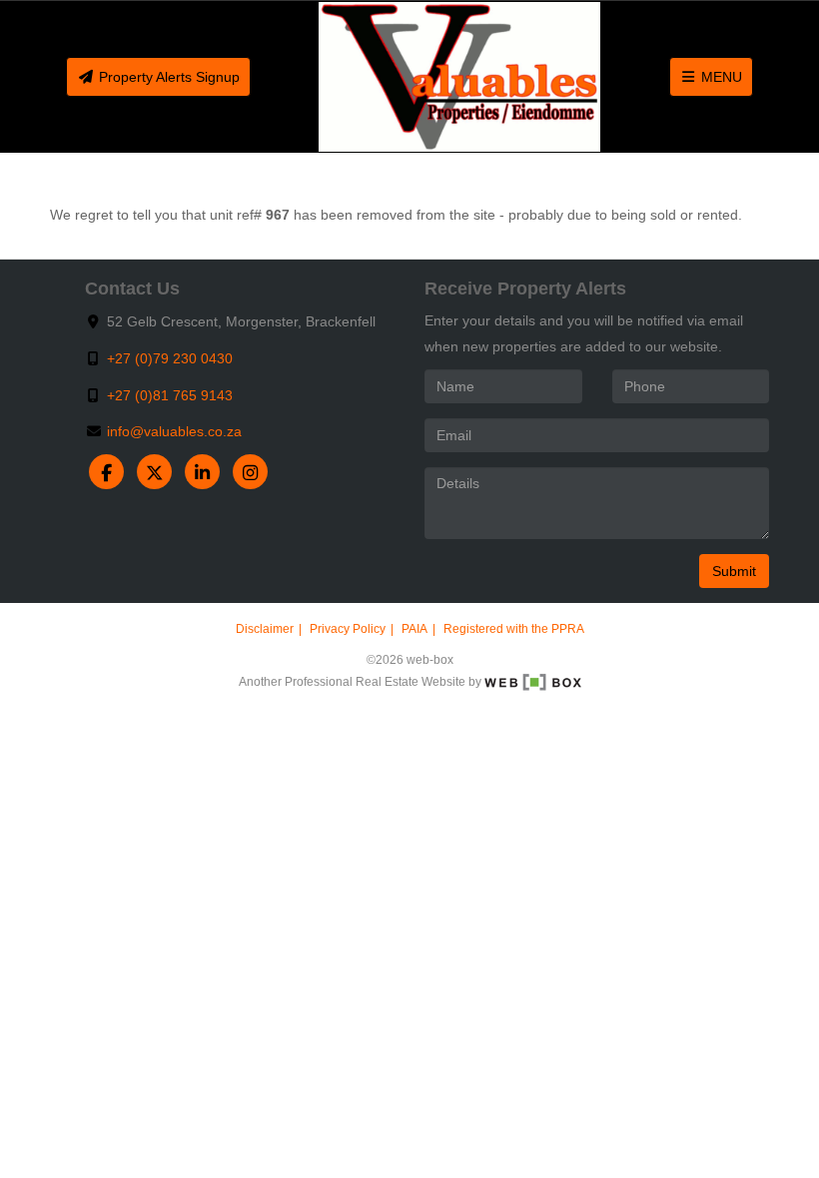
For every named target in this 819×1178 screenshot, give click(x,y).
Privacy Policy (348, 629)
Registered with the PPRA (513, 629)
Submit (734, 571)
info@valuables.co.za (174, 431)
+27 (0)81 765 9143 (170, 395)
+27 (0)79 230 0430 (170, 358)
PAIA (414, 629)
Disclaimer (265, 629)
